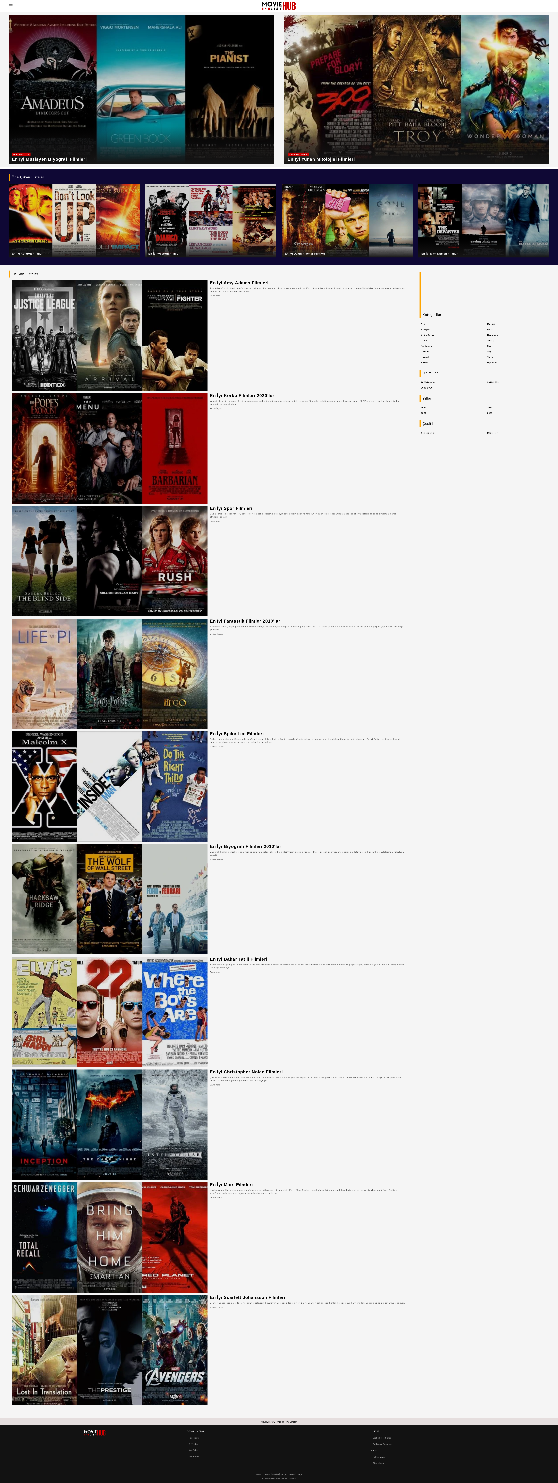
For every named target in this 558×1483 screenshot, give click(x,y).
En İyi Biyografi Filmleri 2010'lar (245, 846)
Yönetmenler (428, 433)
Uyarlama (492, 362)
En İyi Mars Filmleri (231, 1184)
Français (283, 1474)
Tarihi (490, 357)
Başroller (492, 433)
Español (275, 1474)
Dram (424, 340)
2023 (490, 407)
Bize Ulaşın (378, 1463)
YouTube (193, 1450)
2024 (423, 407)
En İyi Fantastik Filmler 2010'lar (245, 621)
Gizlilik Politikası (382, 1438)
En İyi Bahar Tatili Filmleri (238, 959)
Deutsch (267, 1474)
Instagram (194, 1456)
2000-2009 (427, 388)
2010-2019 (493, 382)
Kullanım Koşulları (382, 1444)
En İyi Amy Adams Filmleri (239, 282)
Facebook (194, 1438)
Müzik (490, 329)
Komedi (425, 357)
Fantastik (426, 346)
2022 (423, 413)
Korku (424, 362)
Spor (490, 346)
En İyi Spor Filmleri (231, 508)
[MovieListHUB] (279, 6)
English (259, 1474)
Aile (423, 324)
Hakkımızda (379, 1457)
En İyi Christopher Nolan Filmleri (246, 1071)
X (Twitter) (194, 1444)
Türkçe (299, 1474)
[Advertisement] (484, 292)
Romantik (492, 335)
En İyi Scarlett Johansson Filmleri (247, 1297)
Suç (489, 351)
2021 (490, 413)
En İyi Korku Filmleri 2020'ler (242, 395)
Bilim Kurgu (427, 335)
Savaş (490, 340)
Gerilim (425, 351)
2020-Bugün (428, 382)
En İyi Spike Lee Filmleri (237, 733)
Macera (491, 324)
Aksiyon (425, 329)
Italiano (292, 1474)
